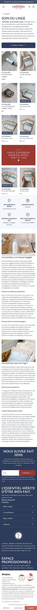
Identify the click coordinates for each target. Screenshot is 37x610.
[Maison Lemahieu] (18, 7)
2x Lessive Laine (25, 106)
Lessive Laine (24, 190)
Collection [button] (18, 524)
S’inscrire (27, 473)
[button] (29, 7)
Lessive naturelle (25, 74)
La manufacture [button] (18, 512)
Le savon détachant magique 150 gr (8, 107)
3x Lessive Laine (7, 138)
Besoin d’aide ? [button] (18, 518)
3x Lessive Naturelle (8, 190)
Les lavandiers (6, 72)
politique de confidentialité (13, 481)
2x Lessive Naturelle (26, 138)
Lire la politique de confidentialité (11, 601)
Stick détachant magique (7, 75)
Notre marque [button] (18, 506)
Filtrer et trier (18, 45)
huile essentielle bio (24, 441)
